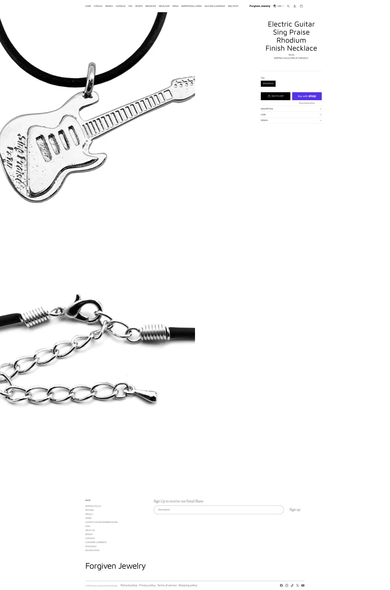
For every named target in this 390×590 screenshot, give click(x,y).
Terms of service (167, 585)
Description (267, 109)
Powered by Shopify (110, 586)
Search (89, 534)
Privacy (89, 514)
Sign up (294, 510)
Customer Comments (95, 542)
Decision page (92, 550)
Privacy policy (147, 585)
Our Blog (90, 538)
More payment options (307, 103)
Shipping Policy (93, 506)
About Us (90, 530)
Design (264, 120)
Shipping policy (188, 585)
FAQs (87, 526)
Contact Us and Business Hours (101, 522)
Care (263, 114)
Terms (88, 518)
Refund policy (129, 585)
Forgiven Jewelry (97, 586)
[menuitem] (88, 6)
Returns (89, 510)
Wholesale (90, 546)
